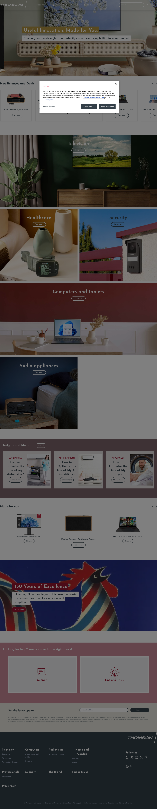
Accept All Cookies (107, 106)
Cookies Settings (49, 106)
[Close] (115, 84)
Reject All (88, 106)
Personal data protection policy (94, 97)
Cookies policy (48, 100)
